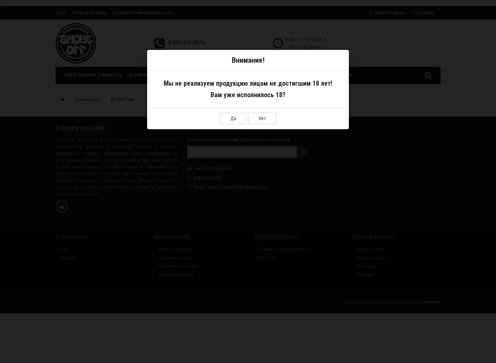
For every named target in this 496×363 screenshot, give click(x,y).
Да (233, 118)
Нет (262, 118)
